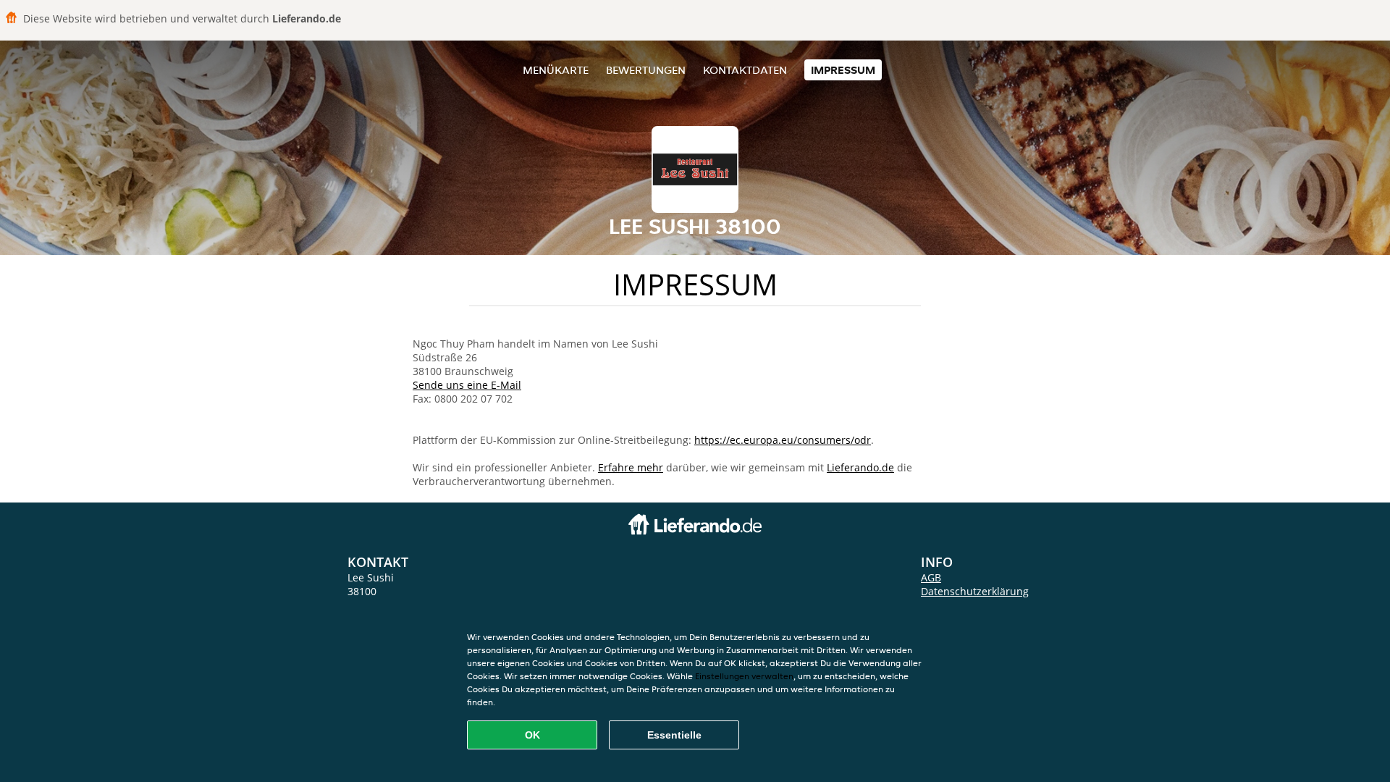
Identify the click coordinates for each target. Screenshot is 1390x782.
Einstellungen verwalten (744, 675)
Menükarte (556, 69)
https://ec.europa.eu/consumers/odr (782, 440)
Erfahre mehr (630, 467)
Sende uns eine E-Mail (467, 385)
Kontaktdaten (745, 69)
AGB (931, 577)
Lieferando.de (860, 467)
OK (532, 735)
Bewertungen (646, 69)
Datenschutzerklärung (975, 591)
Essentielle (674, 735)
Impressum (843, 69)
